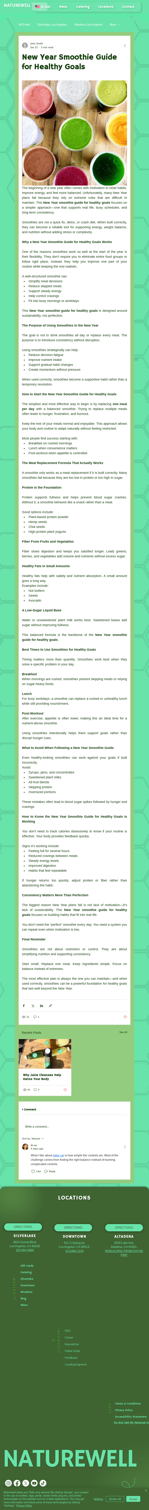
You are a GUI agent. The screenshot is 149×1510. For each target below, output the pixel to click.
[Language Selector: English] (40, 7)
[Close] (146, 1490)
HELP (109, 1408)
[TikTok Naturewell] (43, 1483)
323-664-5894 (25, 1250)
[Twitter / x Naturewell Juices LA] (25, 1483)
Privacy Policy (24, 1505)
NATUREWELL (18, 5)
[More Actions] (125, 1147)
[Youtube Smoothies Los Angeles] (34, 1483)
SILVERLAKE (25, 1236)
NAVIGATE (13, 1289)
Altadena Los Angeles (88, 24)
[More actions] (125, 45)
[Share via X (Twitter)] (32, 1005)
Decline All (115, 1499)
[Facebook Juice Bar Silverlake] (17, 1483)
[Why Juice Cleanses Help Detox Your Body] (45, 1054)
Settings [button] (98, 1499)
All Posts (24, 24)
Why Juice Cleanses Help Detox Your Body (42, 1077)
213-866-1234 (74, 1251)
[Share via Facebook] (23, 1005)
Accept (133, 1499)
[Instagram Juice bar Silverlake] (8, 1483)
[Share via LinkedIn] (41, 1005)
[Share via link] (50, 1005)
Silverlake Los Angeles (52, 24)
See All (123, 1032)
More (113, 24)
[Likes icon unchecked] (33, 1171)
